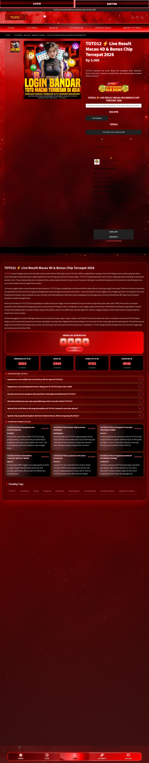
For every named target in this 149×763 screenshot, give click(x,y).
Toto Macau (24, 491)
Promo (20, 759)
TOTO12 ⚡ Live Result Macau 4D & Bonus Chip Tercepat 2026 (74, 9)
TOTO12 (7, 35)
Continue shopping (113, 241)
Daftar (74, 759)
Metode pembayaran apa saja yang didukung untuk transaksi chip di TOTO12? (40, 401)
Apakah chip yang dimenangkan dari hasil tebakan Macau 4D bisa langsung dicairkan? (43, 416)
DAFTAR (112, 3)
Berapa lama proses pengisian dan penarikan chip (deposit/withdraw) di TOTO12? (41, 394)
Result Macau (74, 491)
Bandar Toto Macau (127, 491)
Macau (36, 491)
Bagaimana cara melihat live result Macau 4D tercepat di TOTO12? (35, 379)
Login (47, 759)
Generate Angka (74, 349)
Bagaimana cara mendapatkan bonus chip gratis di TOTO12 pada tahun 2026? (39, 386)
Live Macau (60, 491)
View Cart (113, 232)
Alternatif (102, 759)
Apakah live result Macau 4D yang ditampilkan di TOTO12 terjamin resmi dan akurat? (42, 408)
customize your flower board (113, 132)
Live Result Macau (107, 491)
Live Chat (128, 759)
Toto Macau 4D (90, 491)
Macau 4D (47, 491)
